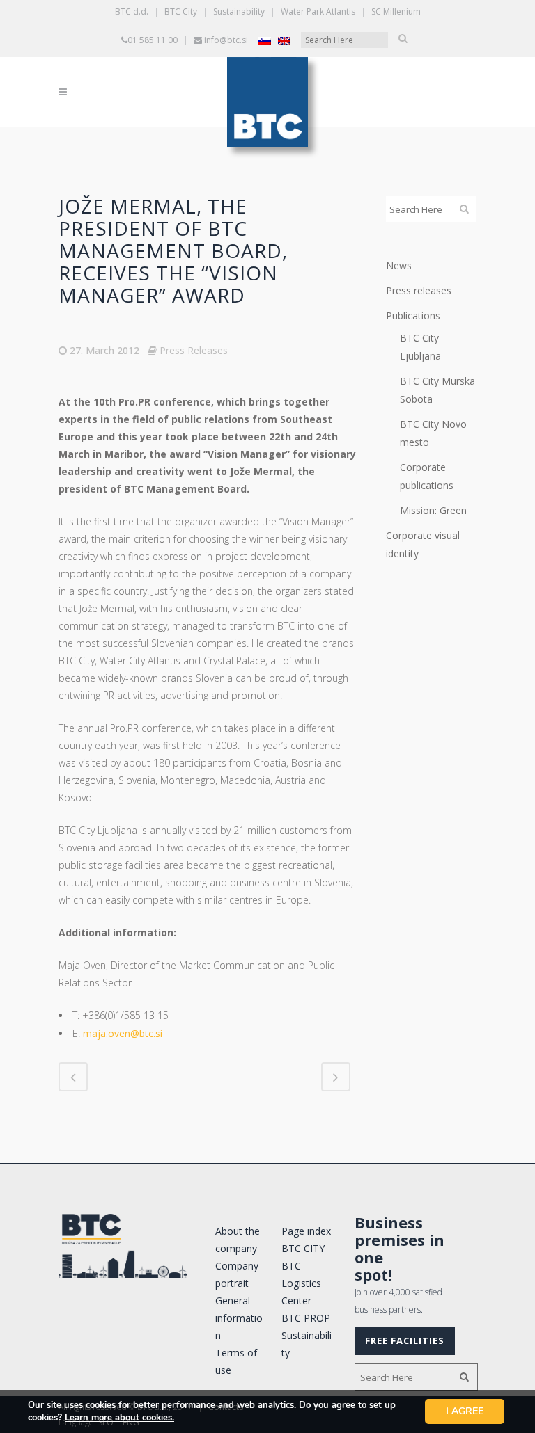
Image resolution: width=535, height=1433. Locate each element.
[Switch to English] (284, 40)
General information (239, 1318)
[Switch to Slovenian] (264, 40)
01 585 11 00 (152, 40)
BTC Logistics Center (301, 1283)
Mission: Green (433, 510)
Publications (413, 315)
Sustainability (239, 11)
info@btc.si (226, 40)
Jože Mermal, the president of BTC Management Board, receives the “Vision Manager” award (173, 250)
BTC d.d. (131, 11)
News (399, 265)
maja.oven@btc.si (122, 1033)
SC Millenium (396, 11)
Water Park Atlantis (318, 11)
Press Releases (194, 350)
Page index (306, 1231)
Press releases (418, 290)
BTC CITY (303, 1248)
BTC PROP (305, 1317)
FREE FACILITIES (404, 1340)
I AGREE (464, 1411)
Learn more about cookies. (119, 1417)
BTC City (180, 11)
